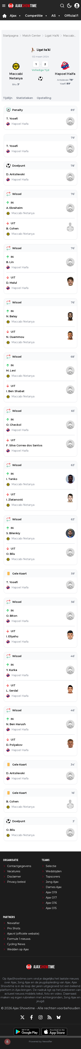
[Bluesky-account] (58, 1017)
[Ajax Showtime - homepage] (22, 5)
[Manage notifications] (7, 1042)
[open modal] (76, 5)
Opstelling (44, 98)
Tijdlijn (7, 98)
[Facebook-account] (31, 1017)
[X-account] (22, 1017)
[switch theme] (69, 5)
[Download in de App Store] (54, 1031)
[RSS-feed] (49, 1017)
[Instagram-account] (40, 1017)
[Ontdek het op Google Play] (26, 1031)
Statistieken (24, 98)
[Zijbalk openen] (4, 5)
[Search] (62, 5)
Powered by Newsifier (40, 1041)
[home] (4, 16)
